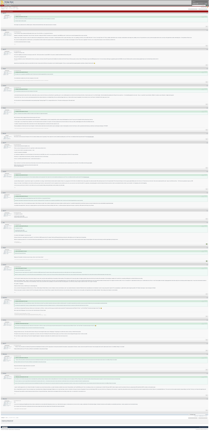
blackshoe (5, 297)
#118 (207, 354)
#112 (207, 222)
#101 (207, 13)
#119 (207, 373)
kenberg (4, 30)
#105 (207, 85)
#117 (207, 343)
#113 (207, 247)
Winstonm (5, 354)
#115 (207, 297)
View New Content (203, 7)
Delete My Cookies (11, 429)
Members (6, 5)
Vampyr (4, 68)
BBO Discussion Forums (4, 7)
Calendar (9, 5)
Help (206, 3)
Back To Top (3, 429)
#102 (207, 30)
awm (4, 222)
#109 (207, 171)
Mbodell (4, 133)
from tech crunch (91, 136)
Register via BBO (195, 3)
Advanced (208, 5)
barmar (4, 192)
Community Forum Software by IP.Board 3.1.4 (202, 429)
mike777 (4, 13)
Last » (17, 8)
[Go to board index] (7, 2)
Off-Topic (10, 7)
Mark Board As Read (17, 429)
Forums (2, 5)
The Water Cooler (15, 7)
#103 (207, 49)
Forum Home (6, 429)
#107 (207, 133)
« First (6, 8)
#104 (207, 68)
